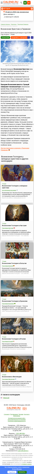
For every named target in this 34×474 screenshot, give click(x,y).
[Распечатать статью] (32, 37)
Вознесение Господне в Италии (14, 339)
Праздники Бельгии (7, 266)
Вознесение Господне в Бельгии (14, 263)
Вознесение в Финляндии (11, 377)
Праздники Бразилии (8, 303)
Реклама (21, 414)
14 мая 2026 (5, 37)
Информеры (16, 416)
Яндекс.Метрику (17, 469)
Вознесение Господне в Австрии (14, 225)
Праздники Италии (7, 341)
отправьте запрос (26, 464)
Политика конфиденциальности (17, 421)
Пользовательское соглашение (17, 419)
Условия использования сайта (16, 418)
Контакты (26, 414)
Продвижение (14, 414)
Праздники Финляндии (8, 379)
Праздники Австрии (7, 228)
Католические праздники (9, 190)
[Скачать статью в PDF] (28, 37)
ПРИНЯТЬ (22, 472)
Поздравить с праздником (20, 37)
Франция (6, 398)
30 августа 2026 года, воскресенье (17, 12)
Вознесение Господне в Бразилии (14, 301)
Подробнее (12, 472)
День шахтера (8, 14)
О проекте (7, 414)
